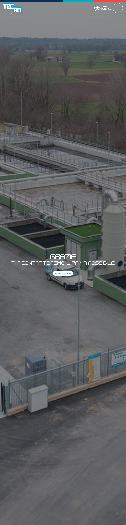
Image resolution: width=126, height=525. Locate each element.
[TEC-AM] (12, 8)
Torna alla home (63, 273)
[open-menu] (118, 8)
